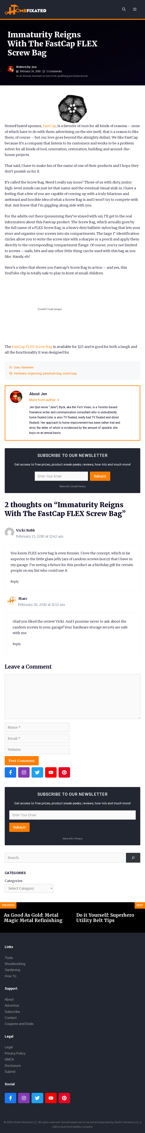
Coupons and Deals (19, 1024)
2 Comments (54, 71)
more (84, 75)
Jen (34, 67)
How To (10, 976)
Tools (9, 958)
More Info (65, 486)
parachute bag (52, 373)
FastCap (49, 126)
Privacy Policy (15, 1053)
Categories (13, 881)
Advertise (12, 1005)
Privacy (78, 838)
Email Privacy (78, 486)
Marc (22, 598)
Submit (100, 476)
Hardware (27, 367)
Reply (15, 581)
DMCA (9, 1059)
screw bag (69, 373)
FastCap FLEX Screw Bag (32, 346)
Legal (9, 1047)
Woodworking (15, 964)
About (9, 999)
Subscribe (12, 1012)
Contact (11, 1018)
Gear (17, 367)
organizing (35, 373)
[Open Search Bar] (123, 9)
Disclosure (13, 1066)
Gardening (12, 970)
